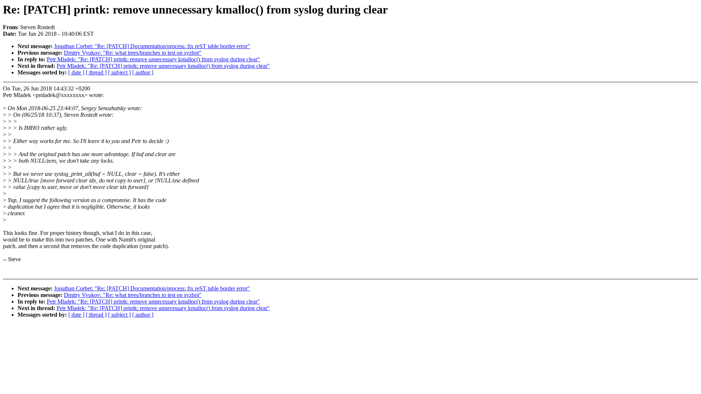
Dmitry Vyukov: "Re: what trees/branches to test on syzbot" (133, 53)
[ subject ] (119, 72)
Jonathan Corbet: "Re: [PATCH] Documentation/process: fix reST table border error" (152, 46)
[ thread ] (96, 72)
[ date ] (76, 72)
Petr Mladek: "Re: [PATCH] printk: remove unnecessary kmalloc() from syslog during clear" (153, 59)
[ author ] (142, 72)
